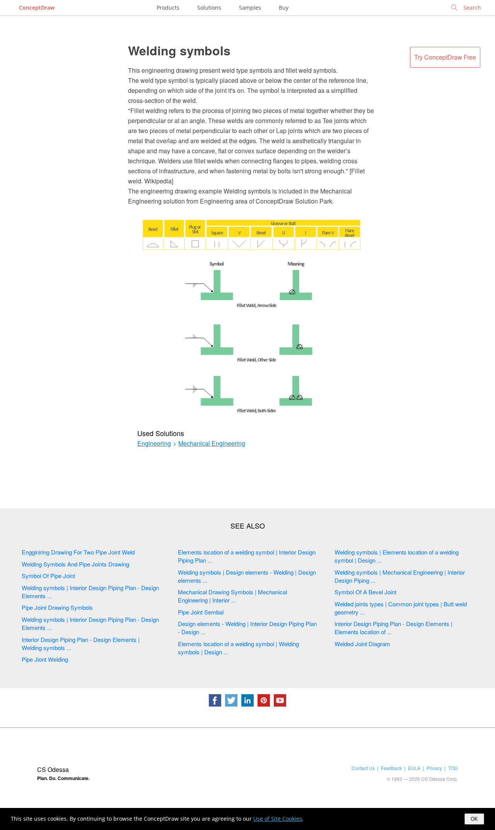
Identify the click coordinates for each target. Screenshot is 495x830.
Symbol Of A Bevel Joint (365, 592)
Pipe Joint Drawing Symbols (57, 607)
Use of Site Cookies (277, 818)
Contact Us (363, 768)
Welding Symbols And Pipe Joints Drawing (75, 564)
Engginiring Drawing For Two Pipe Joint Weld (78, 552)
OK (474, 819)
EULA (414, 768)
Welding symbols (179, 50)
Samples (250, 7)
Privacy (434, 768)
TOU (453, 768)
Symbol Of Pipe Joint (48, 576)
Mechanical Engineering (211, 443)
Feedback (391, 768)
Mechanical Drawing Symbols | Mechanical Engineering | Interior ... (232, 596)
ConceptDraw (37, 7)
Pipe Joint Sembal (201, 612)
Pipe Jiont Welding (45, 659)
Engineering (154, 443)
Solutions (209, 7)
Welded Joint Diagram (362, 644)
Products (168, 7)
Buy (283, 7)
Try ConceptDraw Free (445, 57)
